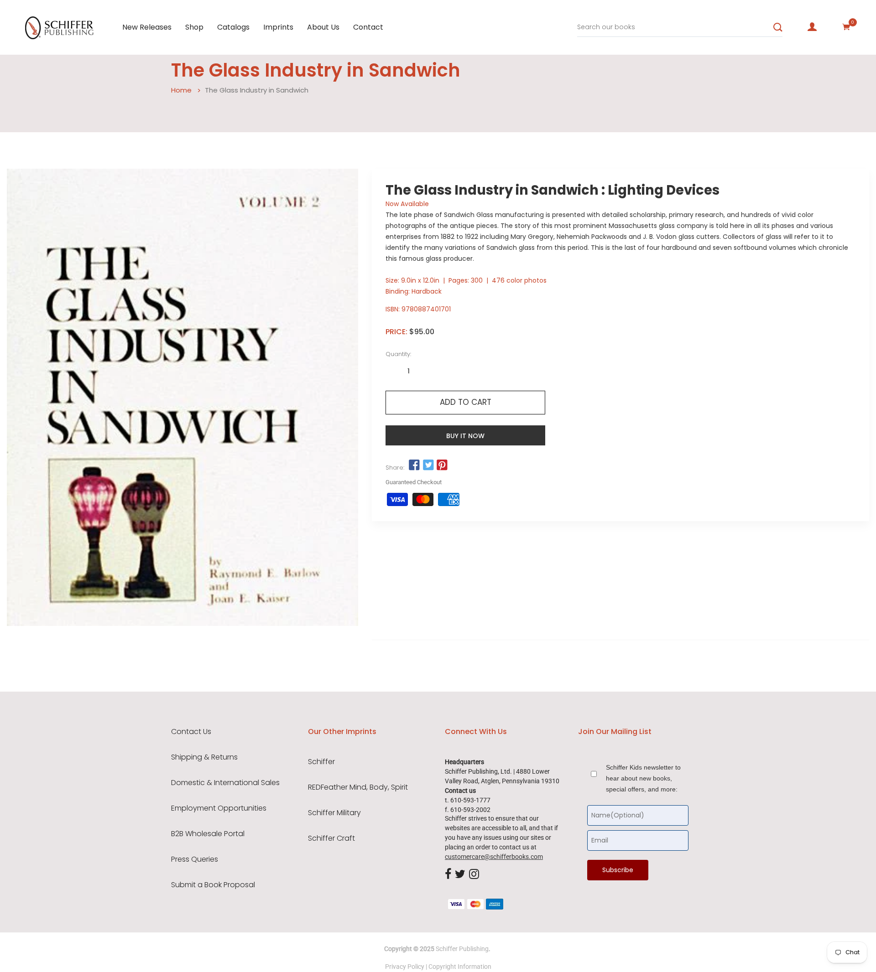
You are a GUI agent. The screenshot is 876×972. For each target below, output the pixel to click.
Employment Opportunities (218, 808)
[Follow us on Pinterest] (442, 465)
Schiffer (321, 761)
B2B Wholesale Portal (208, 834)
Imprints (278, 27)
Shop (194, 27)
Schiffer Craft (331, 838)
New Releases (147, 27)
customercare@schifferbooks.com (494, 856)
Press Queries (194, 859)
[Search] (777, 27)
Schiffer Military (334, 813)
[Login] (812, 27)
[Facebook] (448, 874)
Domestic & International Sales (225, 782)
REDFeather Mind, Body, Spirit (358, 787)
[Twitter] (460, 874)
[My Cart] (846, 27)
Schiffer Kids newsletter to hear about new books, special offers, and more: (643, 778)
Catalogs (233, 27)
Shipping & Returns (204, 757)
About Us (323, 27)
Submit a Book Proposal (213, 885)
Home (181, 90)
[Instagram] (474, 874)
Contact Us (191, 731)
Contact (368, 27)
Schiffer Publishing (462, 948)
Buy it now (465, 435)
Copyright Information (459, 966)
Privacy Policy (404, 966)
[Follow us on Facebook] (414, 465)
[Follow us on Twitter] (428, 465)
